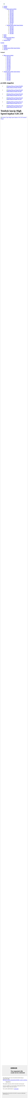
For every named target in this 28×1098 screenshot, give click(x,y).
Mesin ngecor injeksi (11, 9)
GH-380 (12, 33)
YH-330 (12, 17)
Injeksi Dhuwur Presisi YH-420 (14, 91)
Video (5, 36)
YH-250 (12, 14)
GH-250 (12, 28)
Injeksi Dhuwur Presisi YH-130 (14, 107)
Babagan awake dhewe (9, 37)
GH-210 (12, 26)
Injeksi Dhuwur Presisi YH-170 (14, 103)
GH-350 (12, 32)
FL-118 (11, 24)
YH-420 (12, 18)
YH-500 (12, 19)
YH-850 (12, 22)
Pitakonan (9, 38)
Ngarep (5, 6)
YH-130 (12, 10)
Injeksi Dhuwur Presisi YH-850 (14, 87)
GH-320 (12, 30)
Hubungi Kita (7, 40)
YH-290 (12, 15)
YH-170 (12, 11)
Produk (5, 7)
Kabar (5, 34)
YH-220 (12, 13)
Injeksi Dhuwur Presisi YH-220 (14, 99)
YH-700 (12, 21)
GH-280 (12, 29)
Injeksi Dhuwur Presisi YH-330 (14, 95)
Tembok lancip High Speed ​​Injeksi (15, 25)
